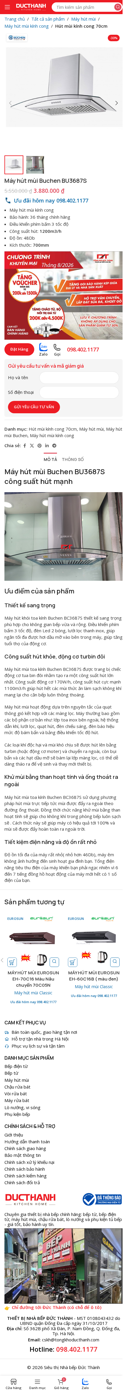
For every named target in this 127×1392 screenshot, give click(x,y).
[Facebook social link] (24, 446)
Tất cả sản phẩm (48, 19)
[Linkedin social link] (47, 446)
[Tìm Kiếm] (117, 7)
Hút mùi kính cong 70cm (81, 26)
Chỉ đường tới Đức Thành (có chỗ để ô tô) (56, 1307)
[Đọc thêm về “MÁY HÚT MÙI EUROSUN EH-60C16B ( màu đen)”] (72, 962)
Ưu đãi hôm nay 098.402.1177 (33, 1002)
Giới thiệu (13, 1135)
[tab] (50, 460)
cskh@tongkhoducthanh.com (70, 1340)
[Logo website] (31, 6)
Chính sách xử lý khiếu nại (29, 1162)
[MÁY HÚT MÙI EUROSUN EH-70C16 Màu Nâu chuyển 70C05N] (33, 941)
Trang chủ (14, 19)
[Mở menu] (7, 7)
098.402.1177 (76, 1349)
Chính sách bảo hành (24, 1169)
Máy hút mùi (83, 19)
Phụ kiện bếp (17, 1114)
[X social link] (32, 446)
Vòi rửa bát (15, 1093)
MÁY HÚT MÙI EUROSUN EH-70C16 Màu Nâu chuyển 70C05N (33, 979)
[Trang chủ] (30, 1199)
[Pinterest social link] (39, 446)
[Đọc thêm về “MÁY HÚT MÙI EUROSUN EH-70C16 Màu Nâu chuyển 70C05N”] (12, 962)
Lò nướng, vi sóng (22, 1107)
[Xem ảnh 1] (13, 164)
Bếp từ (11, 1073)
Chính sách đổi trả (22, 1182)
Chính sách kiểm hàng (25, 1176)
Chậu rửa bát (17, 1087)
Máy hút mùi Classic (33, 993)
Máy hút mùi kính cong (26, 26)
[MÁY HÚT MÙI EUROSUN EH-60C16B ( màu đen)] (94, 941)
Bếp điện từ (16, 1066)
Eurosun (15, 918)
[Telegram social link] (54, 446)
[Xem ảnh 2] (35, 164)
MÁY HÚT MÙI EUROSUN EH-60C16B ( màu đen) (94, 976)
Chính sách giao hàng (25, 1148)
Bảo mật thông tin (22, 1155)
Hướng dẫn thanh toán (27, 1141)
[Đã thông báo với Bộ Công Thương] (102, 1199)
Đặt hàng (19, 349)
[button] (10, 103)
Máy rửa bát (16, 1100)
